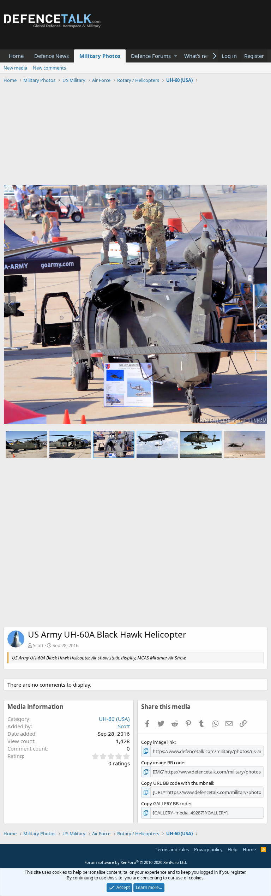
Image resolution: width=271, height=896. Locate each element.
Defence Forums (151, 55)
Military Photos (99, 55)
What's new (198, 55)
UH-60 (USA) (114, 718)
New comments (49, 68)
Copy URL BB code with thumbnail (177, 783)
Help (232, 849)
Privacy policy (208, 849)
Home (16, 55)
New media (15, 68)
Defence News (51, 55)
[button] (175, 55)
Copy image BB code (162, 762)
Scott (38, 645)
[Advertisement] (135, 135)
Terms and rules (172, 849)
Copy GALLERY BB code (165, 803)
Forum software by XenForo (135, 862)
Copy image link (158, 742)
